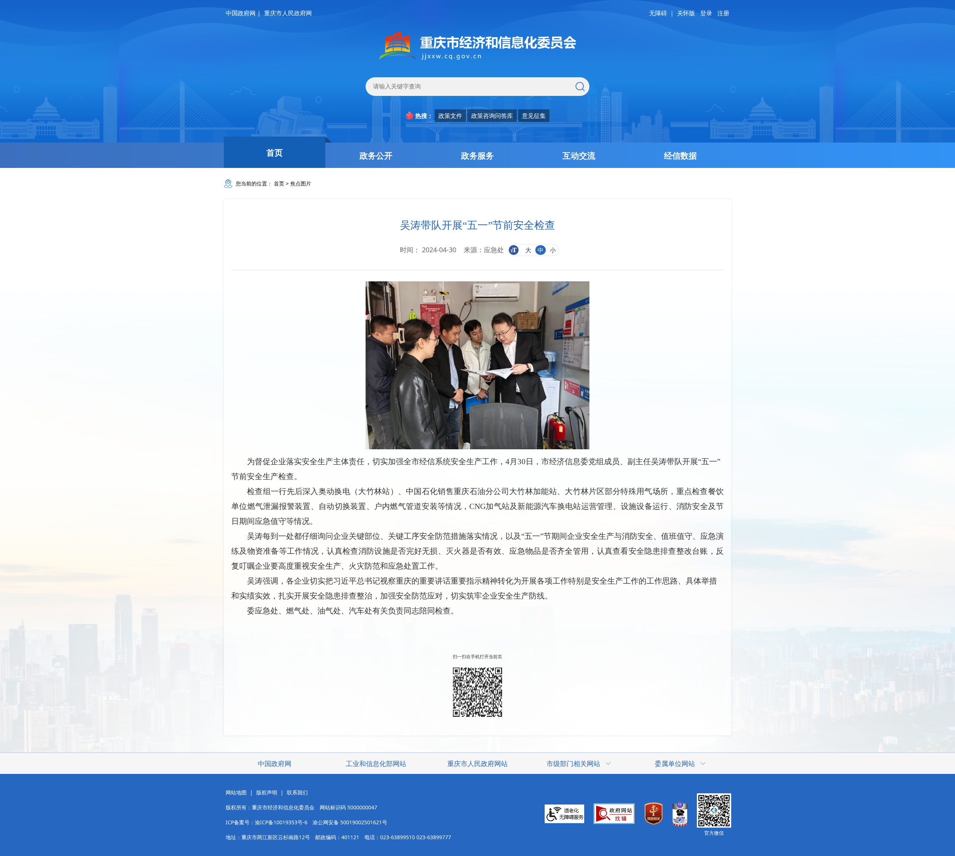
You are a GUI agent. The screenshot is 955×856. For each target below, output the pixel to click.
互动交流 (579, 155)
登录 (706, 13)
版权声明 (266, 792)
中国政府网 (241, 13)
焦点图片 (300, 183)
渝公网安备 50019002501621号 (350, 822)
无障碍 (658, 13)
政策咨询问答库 (492, 116)
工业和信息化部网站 (376, 763)
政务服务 (477, 155)
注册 (723, 13)
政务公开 (376, 155)
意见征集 (534, 116)
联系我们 (297, 792)
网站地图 (236, 792)
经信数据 (680, 155)
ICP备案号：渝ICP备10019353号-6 (266, 822)
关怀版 (686, 13)
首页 (274, 152)
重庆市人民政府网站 (477, 763)
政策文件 (450, 116)
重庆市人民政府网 (288, 13)
